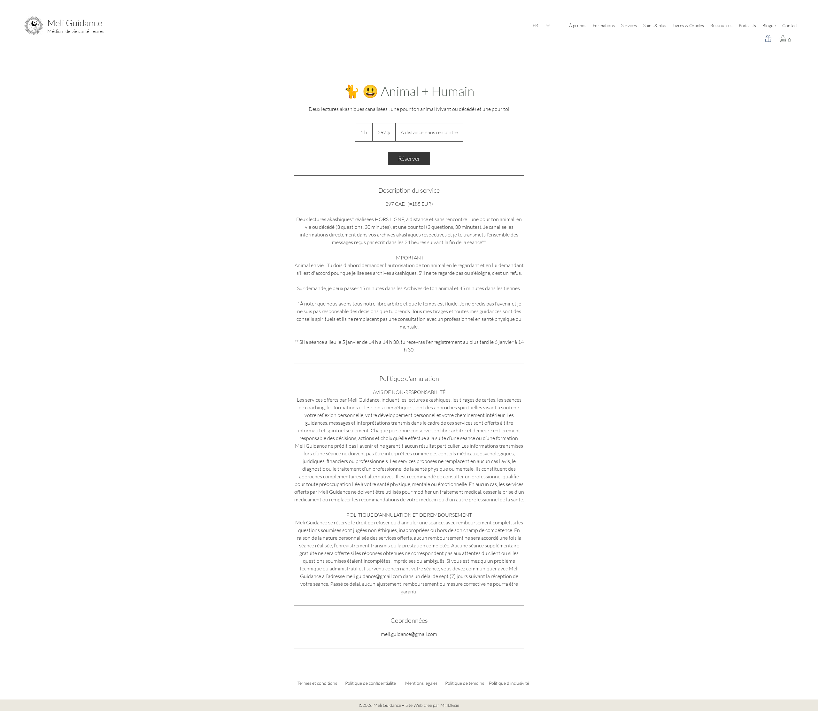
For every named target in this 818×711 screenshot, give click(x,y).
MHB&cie (449, 705)
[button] (786, 38)
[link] (409, 158)
